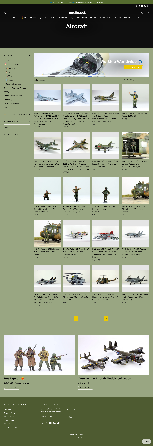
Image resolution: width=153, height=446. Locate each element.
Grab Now (12, 387)
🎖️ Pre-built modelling (31, 17)
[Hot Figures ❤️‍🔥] (39, 355)
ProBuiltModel (76, 12)
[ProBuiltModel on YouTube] (50, 423)
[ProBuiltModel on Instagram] (42, 423)
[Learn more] (91, 65)
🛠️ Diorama (11, 80)
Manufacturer (12, 135)
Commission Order (13, 84)
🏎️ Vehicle (10, 76)
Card (138, 17)
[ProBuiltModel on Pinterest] (54, 423)
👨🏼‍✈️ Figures (10, 72)
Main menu (9, 56)
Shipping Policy (9, 413)
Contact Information (11, 427)
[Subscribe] (70, 416)
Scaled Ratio (11, 121)
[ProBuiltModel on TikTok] (58, 423)
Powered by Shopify (76, 438)
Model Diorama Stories (86, 17)
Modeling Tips (105, 17)
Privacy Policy (9, 420)
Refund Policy (9, 417)
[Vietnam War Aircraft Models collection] (113, 355)
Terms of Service (10, 424)
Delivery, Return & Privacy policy (58, 17)
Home (15, 17)
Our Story (7, 409)
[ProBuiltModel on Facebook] (46, 423)
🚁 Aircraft (10, 68)
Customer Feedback (124, 17)
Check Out (85, 387)
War (6, 128)
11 (100, 318)
